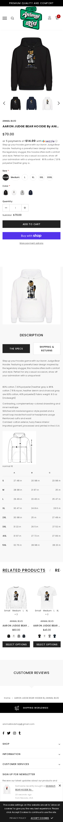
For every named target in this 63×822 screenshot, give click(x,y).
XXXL (49, 177)
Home (7, 698)
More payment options (32, 243)
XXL (41, 177)
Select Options (16, 644)
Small (6, 177)
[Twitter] (8, 733)
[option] (31, 64)
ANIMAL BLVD (9, 120)
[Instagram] (14, 733)
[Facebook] (3, 733)
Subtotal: (7, 215)
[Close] (59, 785)
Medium (15, 177)
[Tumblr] (19, 733)
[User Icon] (49, 18)
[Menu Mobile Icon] (5, 18)
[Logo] (31, 18)
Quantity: (8, 201)
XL (33, 177)
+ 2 (16, 614)
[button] (31, 141)
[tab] (26, 570)
